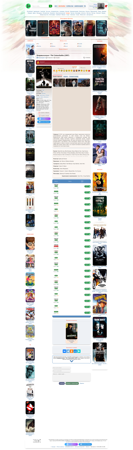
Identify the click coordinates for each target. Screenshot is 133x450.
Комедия (104, 11)
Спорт (67, 14)
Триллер (72, 13)
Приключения (93, 11)
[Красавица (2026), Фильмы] (43, 35)
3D (51, 43)
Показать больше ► (63, 49)
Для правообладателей (79, 446)
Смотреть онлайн (73, 76)
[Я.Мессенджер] (78, 351)
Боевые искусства (44, 14)
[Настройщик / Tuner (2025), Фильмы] (66, 35)
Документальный (74, 11)
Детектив (83, 13)
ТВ (85, 6)
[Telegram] (68, 351)
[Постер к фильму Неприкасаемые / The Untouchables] (44, 87)
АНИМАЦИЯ (78, 6)
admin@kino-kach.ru (69, 446)
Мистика (89, 13)
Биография (77, 13)
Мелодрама (39, 13)
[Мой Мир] (75, 351)
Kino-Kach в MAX (44, 118)
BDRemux (53, 46)
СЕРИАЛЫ (69, 6)
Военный (98, 13)
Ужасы (99, 11)
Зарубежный (36, 11)
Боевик (68, 13)
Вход (94, 7)
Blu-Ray (39, 46)
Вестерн (93, 13)
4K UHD (80, 43)
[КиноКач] (28, 6)
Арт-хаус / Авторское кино (52, 11)
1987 (43, 90)
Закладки (53, 446)
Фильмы (44, 93)
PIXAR (79, 46)
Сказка (77, 14)
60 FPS (66, 43)
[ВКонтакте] (64, 351)
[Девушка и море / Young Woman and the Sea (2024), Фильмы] (31, 35)
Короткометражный (60, 13)
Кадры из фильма (57, 76)
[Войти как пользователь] (100, 5)
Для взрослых (90, 14)
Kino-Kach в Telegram (45, 121)
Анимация (61, 11)
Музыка (103, 13)
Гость (95, 4)
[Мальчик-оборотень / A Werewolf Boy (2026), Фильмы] (101, 35)
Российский (30, 11)
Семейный (58, 14)
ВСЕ (56, 6)
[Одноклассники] (71, 351)
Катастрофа (52, 14)
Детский (67, 11)
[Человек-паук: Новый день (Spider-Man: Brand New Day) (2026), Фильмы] (54, 35)
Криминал (52, 13)
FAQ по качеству (60, 446)
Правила (82, 383)
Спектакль (72, 14)
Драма (34, 13)
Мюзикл (63, 14)
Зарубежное (42, 95)
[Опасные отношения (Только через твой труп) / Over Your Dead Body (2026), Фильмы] (78, 35)
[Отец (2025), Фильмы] (89, 35)
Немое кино (83, 14)
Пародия (30, 13)
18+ (38, 43)
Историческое (46, 13)
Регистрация (92, 6)
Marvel (66, 46)
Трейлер (66, 76)
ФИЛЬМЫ (61, 6)
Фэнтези (88, 11)
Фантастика (82, 11)
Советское (42, 11)
